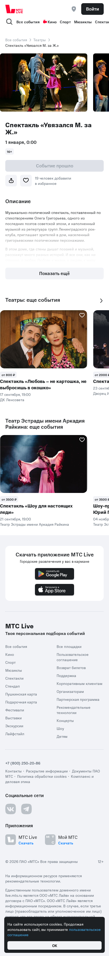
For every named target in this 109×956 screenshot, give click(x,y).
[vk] (10, 809)
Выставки (13, 717)
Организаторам (70, 691)
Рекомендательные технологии (73, 710)
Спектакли (14, 678)
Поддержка (66, 675)
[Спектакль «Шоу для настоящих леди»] (43, 464)
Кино (52, 21)
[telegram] (26, 809)
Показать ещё (54, 273)
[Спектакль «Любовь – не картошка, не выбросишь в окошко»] (43, 339)
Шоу (60, 728)
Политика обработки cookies (42, 776)
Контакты (13, 771)
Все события (28, 21)
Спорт (65, 21)
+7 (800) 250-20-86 (22, 763)
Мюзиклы (83, 21)
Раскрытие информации (47, 771)
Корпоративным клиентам (79, 683)
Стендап (12, 686)
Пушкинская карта (21, 694)
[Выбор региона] (74, 9)
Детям (62, 736)
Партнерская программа (78, 699)
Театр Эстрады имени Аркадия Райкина (34, 524)
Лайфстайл (14, 733)
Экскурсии (14, 725)
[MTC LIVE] (14, 9)
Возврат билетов (71, 667)
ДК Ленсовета (12, 399)
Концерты (65, 720)
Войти (92, 9)
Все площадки (69, 646)
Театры (39, 39)
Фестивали (14, 709)
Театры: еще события (32, 300)
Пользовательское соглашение (73, 657)
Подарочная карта (21, 702)
